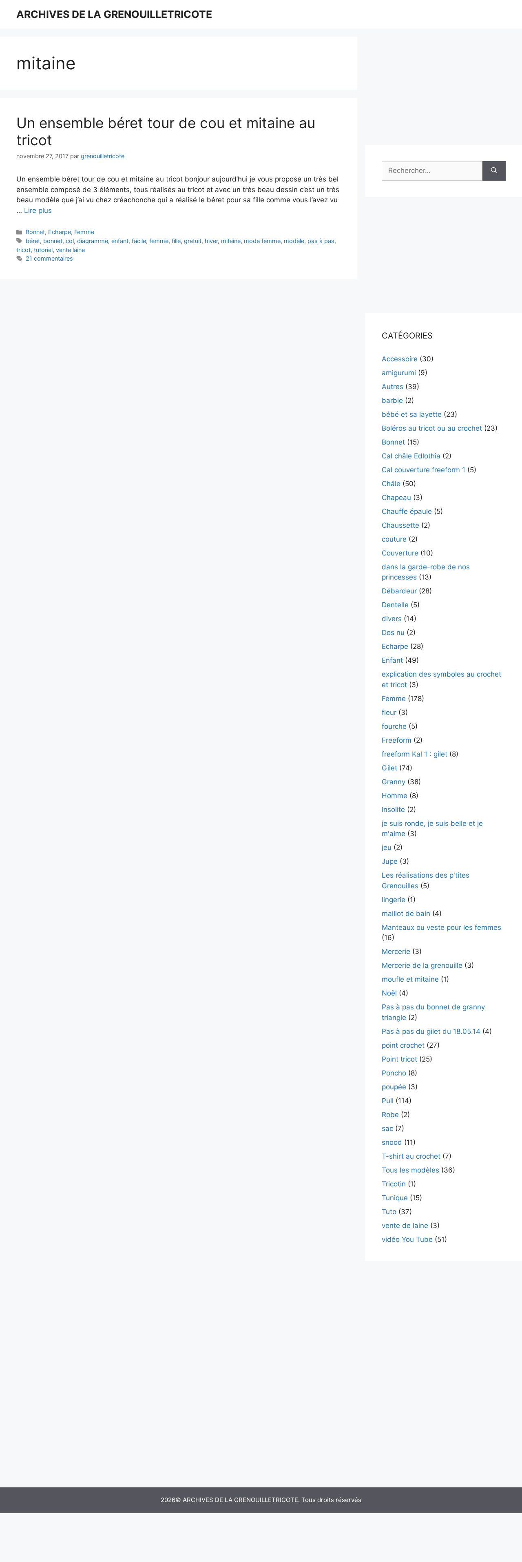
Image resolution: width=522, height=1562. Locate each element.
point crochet (403, 1045)
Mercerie (396, 951)
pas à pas (320, 240)
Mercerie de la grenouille (422, 965)
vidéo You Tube (407, 1239)
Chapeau (396, 497)
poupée (394, 1087)
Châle (391, 484)
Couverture (400, 553)
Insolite (393, 809)
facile (139, 240)
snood (392, 1142)
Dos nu (393, 632)
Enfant (392, 660)
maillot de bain (406, 913)
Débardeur (399, 591)
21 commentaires (49, 258)
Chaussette (400, 525)
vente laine (70, 249)
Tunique (395, 1198)
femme (158, 240)
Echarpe (59, 231)
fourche (394, 726)
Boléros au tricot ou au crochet (432, 428)
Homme (394, 796)
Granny (393, 782)
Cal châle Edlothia (411, 456)
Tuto (389, 1212)
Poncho (394, 1073)
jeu (387, 847)
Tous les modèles (410, 1170)
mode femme (262, 240)
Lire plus (38, 210)
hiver (211, 240)
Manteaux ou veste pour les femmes (441, 927)
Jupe (390, 861)
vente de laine (405, 1225)
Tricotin (394, 1184)
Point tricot (399, 1059)
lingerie (393, 900)
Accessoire (400, 359)
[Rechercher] (494, 171)
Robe (390, 1115)
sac (387, 1128)
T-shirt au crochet (411, 1156)
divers (392, 619)
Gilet (389, 768)
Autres (392, 387)
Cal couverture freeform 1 (423, 470)
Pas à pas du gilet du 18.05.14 (431, 1031)
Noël (389, 993)
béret (33, 240)
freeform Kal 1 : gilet (414, 754)
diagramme (92, 240)
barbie (392, 400)
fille (176, 240)
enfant (119, 240)
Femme (84, 231)
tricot (23, 249)
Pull (388, 1101)
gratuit (192, 240)
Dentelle (395, 605)
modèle (294, 240)
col (70, 240)
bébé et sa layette (412, 414)
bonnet (52, 240)
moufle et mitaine (410, 979)
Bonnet (35, 231)
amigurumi (399, 373)
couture (394, 539)
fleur (389, 712)
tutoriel (43, 249)
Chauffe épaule (407, 511)
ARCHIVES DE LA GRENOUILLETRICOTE (114, 14)
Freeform (396, 740)
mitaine (231, 240)
